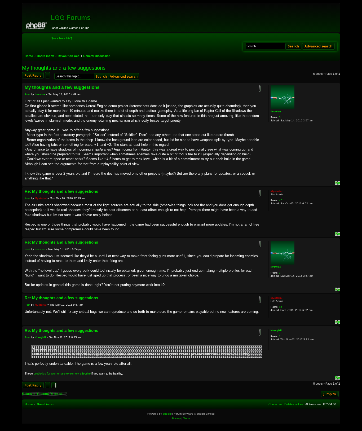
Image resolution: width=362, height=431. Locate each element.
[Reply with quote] (260, 88)
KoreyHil (276, 330)
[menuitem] (69, 38)
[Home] (37, 25)
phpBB (167, 413)
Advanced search (318, 46)
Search (293, 46)
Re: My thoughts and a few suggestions (61, 191)
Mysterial (276, 191)
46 (280, 200)
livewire (276, 111)
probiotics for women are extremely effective (62, 373)
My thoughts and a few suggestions (63, 68)
